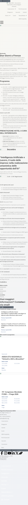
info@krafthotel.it (10, 138)
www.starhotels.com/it (20, 146)
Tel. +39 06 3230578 (5, 416)
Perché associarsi (23, 9)
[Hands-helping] (21, 453)
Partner (7, 15)
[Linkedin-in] (13, 453)
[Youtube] (9, 453)
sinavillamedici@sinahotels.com (13, 143)
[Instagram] (5, 453)
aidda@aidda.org (9, 59)
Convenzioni (4, 444)
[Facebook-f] (2, 453)
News (2, 447)
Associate (18, 12)
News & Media (22, 15)
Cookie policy (3, 459)
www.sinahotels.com (12, 145)
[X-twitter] (17, 453)
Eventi (14, 15)
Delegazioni (10, 12)
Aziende (25, 12)
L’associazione (11, 9)
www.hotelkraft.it (7, 139)
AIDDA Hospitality (23, 19)
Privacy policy (3, 458)
